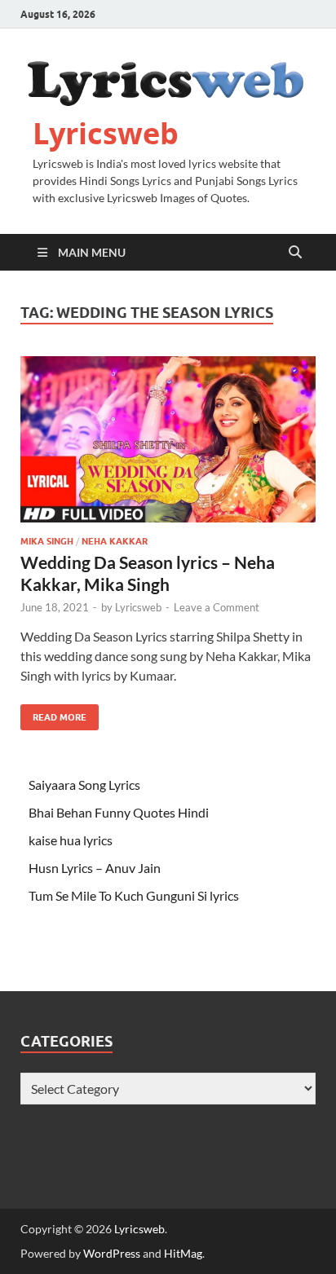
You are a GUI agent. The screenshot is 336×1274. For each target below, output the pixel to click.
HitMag (183, 1253)
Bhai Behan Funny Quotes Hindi (119, 812)
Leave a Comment (216, 607)
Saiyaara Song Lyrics (84, 784)
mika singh (46, 541)
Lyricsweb (106, 133)
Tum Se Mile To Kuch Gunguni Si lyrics (134, 895)
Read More (53, 713)
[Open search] (295, 252)
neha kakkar (115, 541)
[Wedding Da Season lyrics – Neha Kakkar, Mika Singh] (168, 439)
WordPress (111, 1253)
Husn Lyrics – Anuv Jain (95, 867)
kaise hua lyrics (71, 840)
